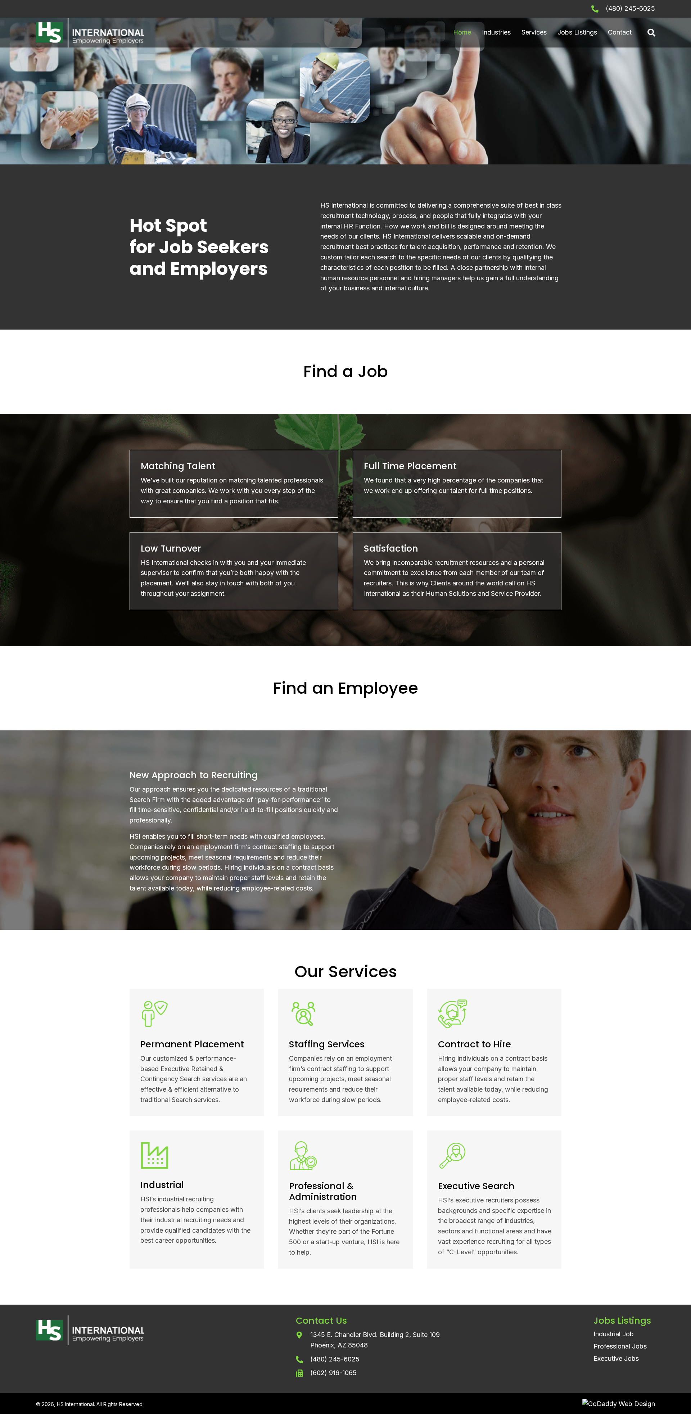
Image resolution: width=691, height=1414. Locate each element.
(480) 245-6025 (630, 8)
